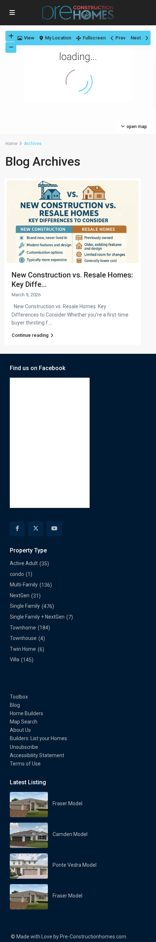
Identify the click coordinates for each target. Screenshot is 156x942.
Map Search (23, 722)
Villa (14, 659)
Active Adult (24, 563)
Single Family (25, 606)
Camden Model (70, 834)
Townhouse (23, 638)
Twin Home (23, 649)
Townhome (23, 628)
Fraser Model (67, 803)
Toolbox (19, 697)
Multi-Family (24, 584)
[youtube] (54, 528)
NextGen (19, 595)
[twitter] (35, 528)
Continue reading (30, 335)
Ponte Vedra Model (75, 865)
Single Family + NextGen (37, 617)
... (50, 323)
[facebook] (17, 528)
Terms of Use (25, 764)
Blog (15, 705)
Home (11, 143)
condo (17, 574)
